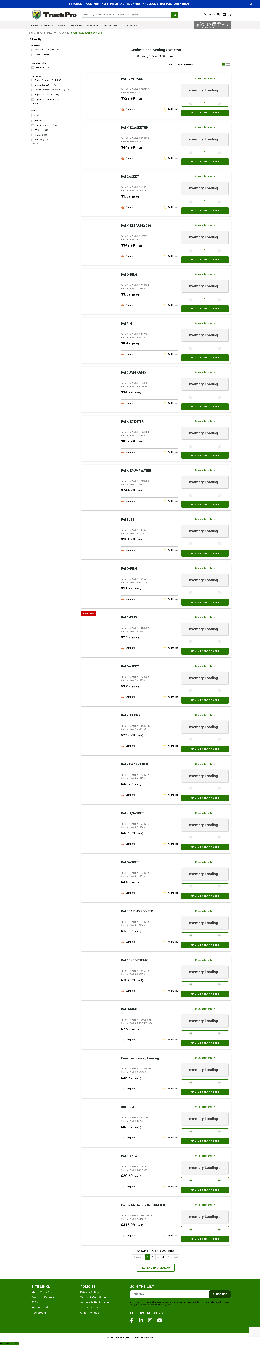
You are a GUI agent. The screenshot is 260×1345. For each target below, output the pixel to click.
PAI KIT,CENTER (132, 421)
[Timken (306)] (32, 135)
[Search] (174, 15)
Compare (130, 109)
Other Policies (89, 1312)
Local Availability (42, 55)
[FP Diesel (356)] (32, 130)
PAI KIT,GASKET (132, 813)
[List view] (223, 65)
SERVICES (61, 25)
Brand (34, 111)
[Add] (219, 103)
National (38, 140)
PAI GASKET (130, 176)
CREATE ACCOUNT (111, 25)
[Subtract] (190, 103)
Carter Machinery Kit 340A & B (143, 1205)
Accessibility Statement (96, 1302)
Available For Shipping (44, 50)
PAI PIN (126, 323)
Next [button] (175, 1257)
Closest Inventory (205, 78)
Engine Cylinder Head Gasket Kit (49, 90)
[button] (209, 14)
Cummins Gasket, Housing (140, 1058)
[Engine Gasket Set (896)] (32, 85)
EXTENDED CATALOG (156, 1267)
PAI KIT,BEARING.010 (136, 225)
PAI (36, 121)
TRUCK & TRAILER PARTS (41, 25)
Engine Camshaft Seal (45, 95)
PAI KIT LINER (131, 715)
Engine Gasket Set (43, 85)
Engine (65, 33)
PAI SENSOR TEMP (134, 960)
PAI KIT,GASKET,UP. (134, 127)
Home (32, 33)
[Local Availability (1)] (32, 55)
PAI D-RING (129, 617)
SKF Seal (127, 1107)
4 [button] (163, 1257)
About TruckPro (41, 1292)
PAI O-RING (129, 274)
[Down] (218, 65)
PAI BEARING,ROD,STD (137, 911)
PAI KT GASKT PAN (134, 764)
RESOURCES (92, 25)
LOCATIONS (76, 25)
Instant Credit (40, 1307)
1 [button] (148, 1257)
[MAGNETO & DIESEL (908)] (32, 125)
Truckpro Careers (43, 1297)
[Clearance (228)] (32, 67)
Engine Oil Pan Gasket (45, 99)
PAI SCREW (129, 1156)
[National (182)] (32, 140)
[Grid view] (228, 65)
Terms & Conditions (93, 1297)
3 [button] (158, 1257)
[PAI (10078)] (32, 121)
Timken (38, 135)
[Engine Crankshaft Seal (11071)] (32, 80)
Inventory (35, 46)
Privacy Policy (89, 1292)
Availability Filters (39, 63)
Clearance (39, 67)
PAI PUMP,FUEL (132, 79)
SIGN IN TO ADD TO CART (205, 112)
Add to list (173, 109)
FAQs (34, 1302)
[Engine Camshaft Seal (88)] (32, 95)
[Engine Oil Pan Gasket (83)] (32, 99)
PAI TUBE (127, 519)
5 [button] (168, 1257)
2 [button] (153, 1257)
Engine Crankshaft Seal (45, 80)
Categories (36, 76)
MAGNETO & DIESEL (43, 125)
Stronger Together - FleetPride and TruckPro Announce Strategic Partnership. (130, 3)
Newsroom (38, 1312)
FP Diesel (39, 130)
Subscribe (220, 1294)
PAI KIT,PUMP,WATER (136, 470)
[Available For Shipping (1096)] (32, 50)
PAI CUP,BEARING (133, 372)
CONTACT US (130, 25)
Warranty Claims (91, 1307)
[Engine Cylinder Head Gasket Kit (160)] (32, 90)
